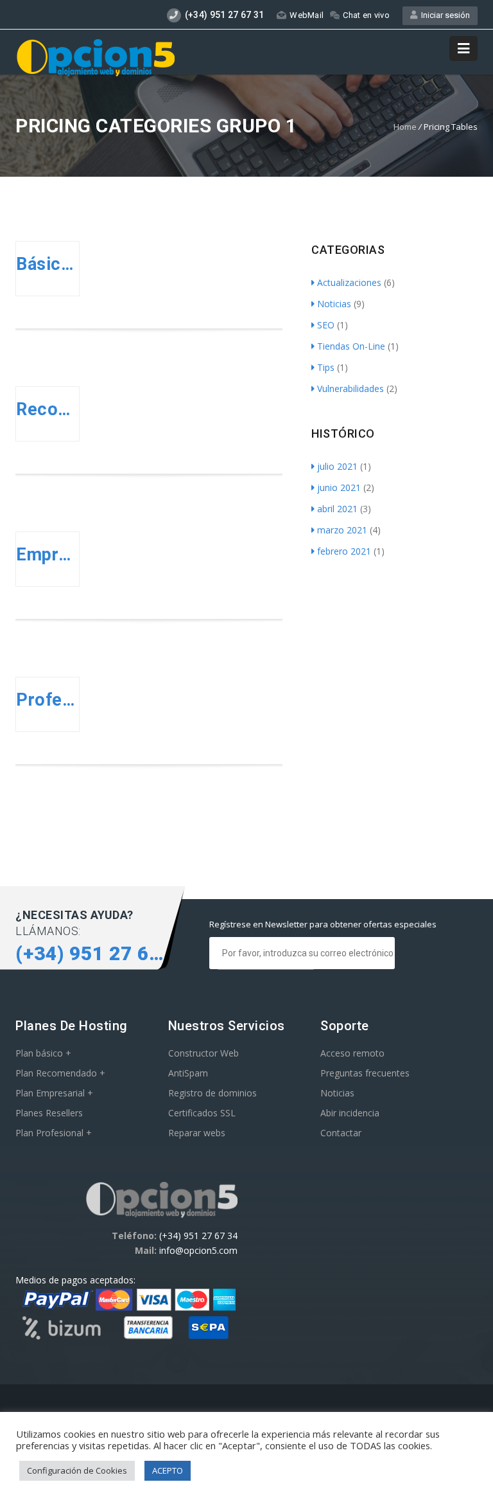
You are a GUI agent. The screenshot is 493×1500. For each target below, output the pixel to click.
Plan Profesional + (53, 1133)
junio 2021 (339, 487)
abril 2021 (337, 509)
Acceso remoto (352, 1053)
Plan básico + (43, 1053)
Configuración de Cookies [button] (77, 1470)
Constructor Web (203, 1053)
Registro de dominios (212, 1093)
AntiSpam (188, 1073)
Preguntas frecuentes (365, 1073)
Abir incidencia (349, 1113)
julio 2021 (337, 466)
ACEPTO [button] (167, 1470)
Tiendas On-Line (351, 346)
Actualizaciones (349, 282)
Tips (325, 367)
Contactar (340, 1133)
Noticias (334, 304)
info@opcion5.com (198, 1250)
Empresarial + (47, 554)
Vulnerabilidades (350, 388)
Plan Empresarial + (54, 1093)
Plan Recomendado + (60, 1073)
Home (405, 126)
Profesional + (47, 700)
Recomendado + (47, 409)
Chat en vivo (366, 15)
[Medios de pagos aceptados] (126, 1338)
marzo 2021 (342, 530)
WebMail (307, 15)
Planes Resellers (49, 1113)
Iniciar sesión (443, 15)
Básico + (47, 264)
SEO (325, 325)
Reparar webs (196, 1133)
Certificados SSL (202, 1113)
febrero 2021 (344, 551)
